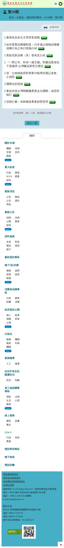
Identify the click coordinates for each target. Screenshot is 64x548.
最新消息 (10, 191)
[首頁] (18, 4)
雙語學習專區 (13, 245)
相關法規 (11, 319)
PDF (44, 38)
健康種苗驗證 (22, 363)
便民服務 (10, 236)
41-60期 (48, 17)
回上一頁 (32, 123)
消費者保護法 (22, 302)
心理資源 (19, 400)
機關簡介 (11, 148)
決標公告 (19, 217)
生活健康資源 (13, 400)
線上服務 (10, 415)
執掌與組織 (21, 315)
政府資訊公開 (12, 309)
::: (52, 2)
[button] (56, 4)
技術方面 (19, 437)
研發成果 (19, 319)
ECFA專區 (11, 176)
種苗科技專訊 (34, 17)
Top (61, 545)
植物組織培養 (13, 278)
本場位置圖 (8, 485)
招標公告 (11, 217)
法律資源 (19, 396)
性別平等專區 (13, 380)
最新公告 (10, 212)
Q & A (8, 432)
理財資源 (11, 396)
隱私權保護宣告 (10, 474)
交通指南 (11, 152)
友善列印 (54, 27)
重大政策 (10, 167)
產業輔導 (10, 358)
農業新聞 (19, 221)
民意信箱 (19, 242)
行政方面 (11, 437)
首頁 (11, 17)
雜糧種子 (11, 270)
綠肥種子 (19, 270)
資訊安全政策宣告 (12, 478)
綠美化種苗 (21, 274)
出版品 (20, 17)
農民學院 (11, 421)
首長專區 (19, 152)
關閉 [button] (32, 135)
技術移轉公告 (13, 225)
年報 (17, 343)
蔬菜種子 (11, 274)
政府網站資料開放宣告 (14, 481)
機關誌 (9, 347)
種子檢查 (10, 457)
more (8, 160)
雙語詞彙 (10, 465)
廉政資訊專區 (12, 257)
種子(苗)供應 (12, 265)
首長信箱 (11, 242)
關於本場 (10, 143)
